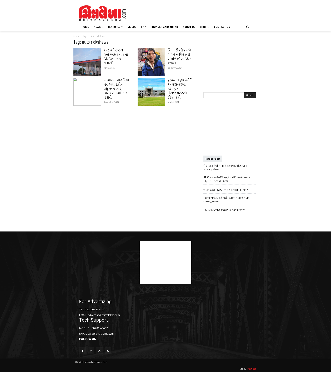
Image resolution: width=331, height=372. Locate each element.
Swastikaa (251, 368)
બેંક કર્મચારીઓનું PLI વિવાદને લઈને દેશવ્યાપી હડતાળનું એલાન (225, 168)
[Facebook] (82, 350)
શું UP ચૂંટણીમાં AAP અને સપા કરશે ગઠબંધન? (225, 190)
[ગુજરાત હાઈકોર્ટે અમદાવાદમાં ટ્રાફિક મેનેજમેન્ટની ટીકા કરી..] (151, 92)
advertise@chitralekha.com (104, 315)
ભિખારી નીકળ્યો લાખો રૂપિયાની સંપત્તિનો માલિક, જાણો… (180, 56)
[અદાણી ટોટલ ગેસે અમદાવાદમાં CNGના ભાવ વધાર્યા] (87, 62)
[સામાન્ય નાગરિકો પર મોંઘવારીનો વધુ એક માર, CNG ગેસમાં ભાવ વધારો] (87, 92)
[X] (99, 350)
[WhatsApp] (108, 350)
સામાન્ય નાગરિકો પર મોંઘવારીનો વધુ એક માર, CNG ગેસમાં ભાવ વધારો (116, 88)
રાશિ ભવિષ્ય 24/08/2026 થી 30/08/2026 (224, 210)
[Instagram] (91, 350)
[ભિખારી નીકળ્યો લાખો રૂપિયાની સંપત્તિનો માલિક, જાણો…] (151, 62)
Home (76, 36)
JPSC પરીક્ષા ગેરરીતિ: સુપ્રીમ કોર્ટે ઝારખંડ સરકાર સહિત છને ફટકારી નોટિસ (226, 179)
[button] (248, 27)
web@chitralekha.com (101, 333)
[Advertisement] (194, 12)
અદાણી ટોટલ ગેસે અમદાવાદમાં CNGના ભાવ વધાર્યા (116, 56)
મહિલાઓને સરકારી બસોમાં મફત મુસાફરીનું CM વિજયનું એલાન (226, 199)
